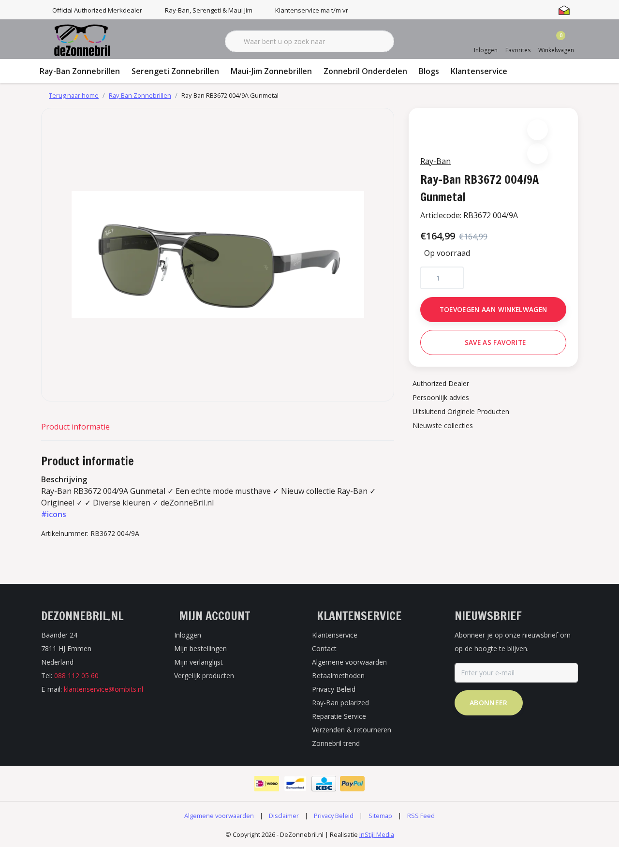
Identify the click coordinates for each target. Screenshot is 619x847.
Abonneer (489, 702)
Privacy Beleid (334, 815)
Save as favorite (495, 342)
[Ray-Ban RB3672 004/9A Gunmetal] (217, 254)
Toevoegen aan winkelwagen (493, 309)
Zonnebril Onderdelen (365, 71)
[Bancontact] (295, 783)
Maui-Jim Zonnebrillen (271, 71)
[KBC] (323, 783)
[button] (537, 129)
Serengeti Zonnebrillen (175, 71)
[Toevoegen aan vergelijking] (537, 153)
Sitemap (380, 815)
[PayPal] (352, 783)
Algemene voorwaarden (219, 815)
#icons (53, 514)
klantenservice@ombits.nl (103, 689)
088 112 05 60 (76, 675)
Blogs (429, 71)
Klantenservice (479, 71)
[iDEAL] (266, 783)
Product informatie (75, 426)
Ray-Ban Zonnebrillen (80, 71)
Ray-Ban (435, 161)
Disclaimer (284, 815)
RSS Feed (421, 815)
